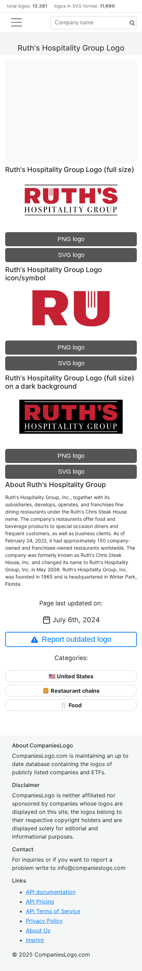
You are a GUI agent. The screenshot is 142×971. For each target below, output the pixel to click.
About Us (38, 930)
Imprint (35, 940)
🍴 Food (71, 705)
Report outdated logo (76, 639)
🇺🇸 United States (71, 676)
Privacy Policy (44, 920)
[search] (129, 23)
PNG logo (71, 239)
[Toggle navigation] (17, 22)
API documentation (50, 891)
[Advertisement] (71, 108)
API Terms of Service (53, 911)
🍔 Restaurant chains (71, 690)
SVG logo (71, 254)
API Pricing (40, 901)
